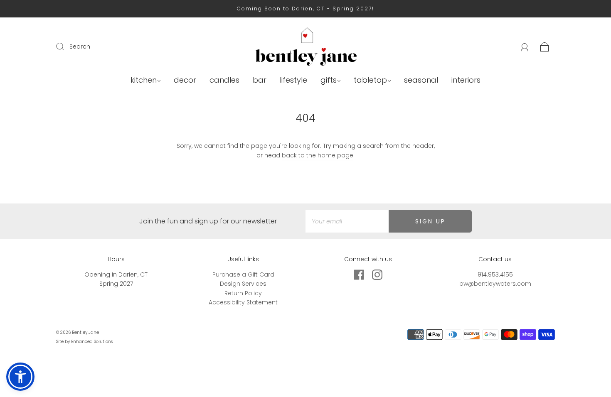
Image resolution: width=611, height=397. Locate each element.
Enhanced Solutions (92, 341)
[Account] (525, 46)
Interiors (465, 80)
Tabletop (370, 80)
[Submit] (65, 46)
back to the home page (317, 155)
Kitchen (144, 80)
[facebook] (359, 275)
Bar (259, 80)
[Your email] (347, 221)
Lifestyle (293, 80)
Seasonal (421, 80)
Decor (185, 80)
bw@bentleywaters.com (495, 283)
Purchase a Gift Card (243, 274)
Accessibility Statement (243, 302)
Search (79, 46)
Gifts (328, 80)
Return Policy (243, 293)
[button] (20, 377)
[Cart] (545, 46)
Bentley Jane (85, 332)
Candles (224, 80)
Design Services (243, 283)
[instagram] (377, 275)
